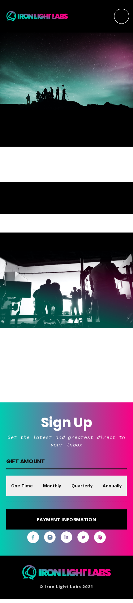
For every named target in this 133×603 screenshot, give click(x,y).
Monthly (52, 486)
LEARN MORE (107, 186)
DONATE (67, 378)
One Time (22, 486)
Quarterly (82, 486)
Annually (112, 486)
